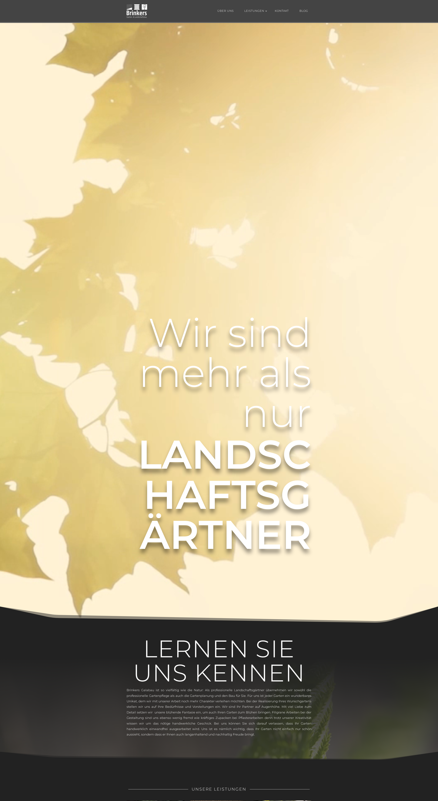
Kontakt (282, 10)
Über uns (225, 10)
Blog (303, 10)
